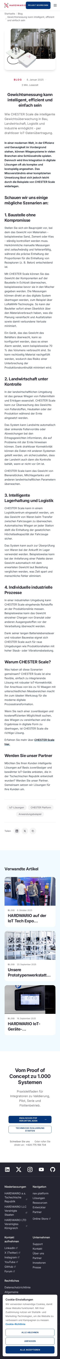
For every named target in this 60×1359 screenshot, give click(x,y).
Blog (20, 13)
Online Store (40, 1218)
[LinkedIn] (7, 1169)
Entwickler (39, 1207)
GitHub (8, 1266)
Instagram (10, 1257)
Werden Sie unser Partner (28, 755)
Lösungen (39, 1198)
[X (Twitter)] (19, 1169)
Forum (8, 1271)
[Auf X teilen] (25, 831)
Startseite (9, 13)
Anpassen (30, 1341)
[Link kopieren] (33, 831)
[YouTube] (41, 1169)
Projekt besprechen (38, 5)
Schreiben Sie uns (20, 1141)
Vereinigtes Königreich (11, 1226)
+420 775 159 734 (36, 1144)
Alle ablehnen (30, 1332)
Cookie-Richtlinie (15, 1324)
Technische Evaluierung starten (30, 1129)
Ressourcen (40, 1202)
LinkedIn (9, 1248)
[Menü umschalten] (55, 5)
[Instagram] (30, 1169)
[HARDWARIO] (15, 5)
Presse (37, 1267)
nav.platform (40, 1193)
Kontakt (37, 1248)
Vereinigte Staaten (10, 1212)
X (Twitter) (11, 1252)
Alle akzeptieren (30, 1349)
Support (38, 1244)
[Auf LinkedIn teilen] (17, 831)
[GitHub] (53, 1169)
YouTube (9, 1262)
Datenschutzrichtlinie (17, 1287)
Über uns (38, 1253)
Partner (37, 1212)
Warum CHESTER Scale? (27, 662)
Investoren (39, 1262)
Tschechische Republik (12, 1199)
